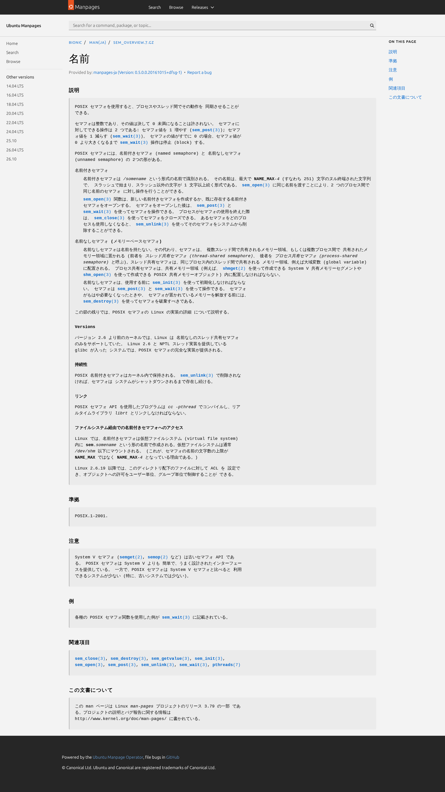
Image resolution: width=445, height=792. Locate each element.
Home (12, 43)
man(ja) (97, 42)
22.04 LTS (14, 122)
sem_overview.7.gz (133, 42)
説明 (393, 51)
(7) (227, 665)
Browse (176, 7)
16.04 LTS (14, 95)
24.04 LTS (14, 131)
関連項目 (397, 88)
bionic (75, 42)
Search (155, 7)
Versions (85, 327)
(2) (234, 268)
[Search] (372, 25)
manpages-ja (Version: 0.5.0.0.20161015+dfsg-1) (137, 72)
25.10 (11, 140)
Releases (200, 7)
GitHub (172, 757)
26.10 (11, 159)
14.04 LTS (14, 86)
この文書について (405, 97)
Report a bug (199, 72)
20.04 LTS (14, 113)
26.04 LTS (14, 149)
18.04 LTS (14, 104)
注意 (393, 69)
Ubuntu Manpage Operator (118, 757)
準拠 (393, 60)
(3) (206, 130)
